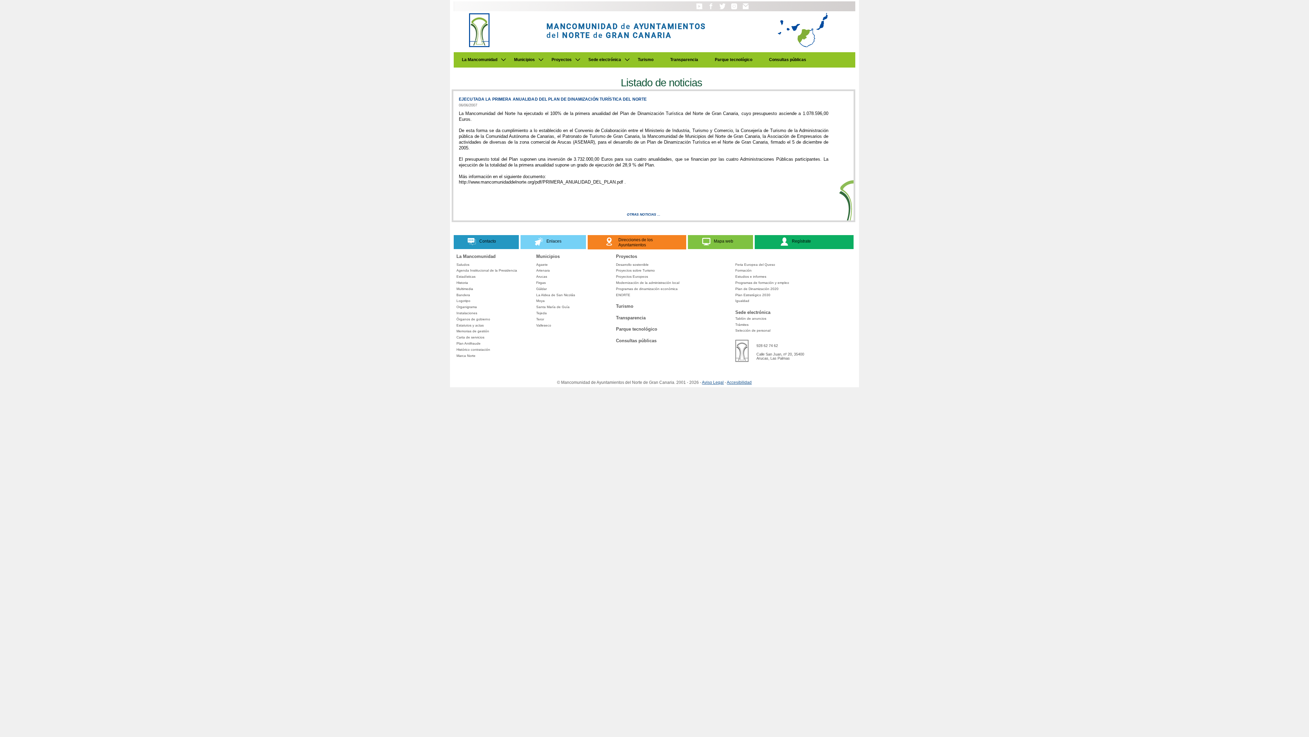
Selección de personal (752, 330)
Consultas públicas (787, 59)
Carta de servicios (470, 337)
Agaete (542, 264)
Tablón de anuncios (750, 318)
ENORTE (623, 295)
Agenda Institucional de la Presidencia (486, 270)
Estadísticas (466, 276)
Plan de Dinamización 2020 (757, 289)
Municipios (524, 59)
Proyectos (562, 59)
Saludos (462, 264)
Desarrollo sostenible (632, 264)
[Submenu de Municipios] (541, 60)
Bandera (463, 295)
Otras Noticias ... (643, 214)
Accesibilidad (739, 382)
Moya (540, 301)
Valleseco (543, 325)
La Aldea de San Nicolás (555, 295)
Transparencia (684, 59)
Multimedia (464, 289)
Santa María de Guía (553, 307)
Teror (540, 319)
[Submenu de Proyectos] (578, 60)
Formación (743, 270)
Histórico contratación (473, 349)
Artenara (543, 270)
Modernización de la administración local (647, 283)
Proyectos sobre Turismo (635, 270)
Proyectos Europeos (632, 276)
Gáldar (541, 289)
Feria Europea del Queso (755, 264)
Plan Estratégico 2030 (752, 295)
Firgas (541, 283)
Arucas (541, 276)
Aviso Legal (713, 382)
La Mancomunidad (479, 59)
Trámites (742, 325)
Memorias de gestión (472, 331)
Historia (462, 283)
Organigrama (466, 307)
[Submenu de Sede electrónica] (627, 60)
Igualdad (742, 301)
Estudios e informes (750, 276)
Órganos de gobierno (473, 319)
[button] (699, 10)
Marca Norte (466, 356)
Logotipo (463, 301)
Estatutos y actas (470, 325)
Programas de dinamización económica (647, 289)
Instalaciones (466, 313)
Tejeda (541, 313)
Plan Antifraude (468, 343)
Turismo (645, 59)
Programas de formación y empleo (762, 283)
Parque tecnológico (733, 59)
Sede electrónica (604, 59)
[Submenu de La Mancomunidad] (503, 60)
